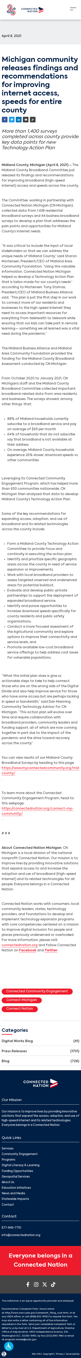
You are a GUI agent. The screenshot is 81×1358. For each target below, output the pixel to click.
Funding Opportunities (17, 1171)
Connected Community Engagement (37, 991)
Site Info (36, 1354)
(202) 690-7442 (54, 1336)
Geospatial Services (16, 1176)
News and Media (13, 1193)
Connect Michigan (21, 1000)
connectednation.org (20, 945)
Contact (8, 1205)
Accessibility (73, 1354)
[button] (9, 1346)
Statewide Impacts (15, 1199)
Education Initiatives (16, 1188)
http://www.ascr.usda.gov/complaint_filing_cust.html (36, 1313)
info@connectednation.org (21, 1235)
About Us (8, 1182)
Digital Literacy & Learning (20, 1165)
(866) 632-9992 (39, 1316)
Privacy (60, 1354)
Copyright (48, 1354)
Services (8, 1148)
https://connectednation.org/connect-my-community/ (38, 811)
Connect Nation (19, 1008)
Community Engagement (20, 1154)
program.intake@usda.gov (20, 1339)
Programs (8, 1160)
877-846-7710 (11, 1228)
